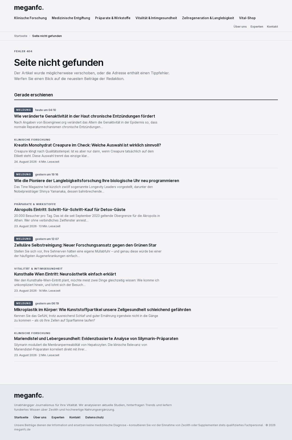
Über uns (240, 26)
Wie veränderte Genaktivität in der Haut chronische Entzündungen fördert (84, 116)
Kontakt (272, 26)
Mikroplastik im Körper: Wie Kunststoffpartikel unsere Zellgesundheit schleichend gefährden (102, 309)
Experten (256, 26)
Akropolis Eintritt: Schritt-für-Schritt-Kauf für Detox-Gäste (69, 209)
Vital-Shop (247, 18)
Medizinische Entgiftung (71, 18)
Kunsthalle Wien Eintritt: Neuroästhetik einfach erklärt (65, 274)
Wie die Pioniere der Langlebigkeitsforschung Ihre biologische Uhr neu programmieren (96, 180)
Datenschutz (94, 417)
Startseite (20, 36)
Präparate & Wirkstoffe (112, 18)
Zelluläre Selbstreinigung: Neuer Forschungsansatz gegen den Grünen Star (85, 245)
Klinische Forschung (30, 18)
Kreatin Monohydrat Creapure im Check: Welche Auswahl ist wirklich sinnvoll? (87, 145)
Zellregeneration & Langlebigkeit (208, 18)
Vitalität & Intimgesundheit (156, 18)
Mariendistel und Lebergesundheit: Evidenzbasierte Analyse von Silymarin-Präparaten (96, 338)
